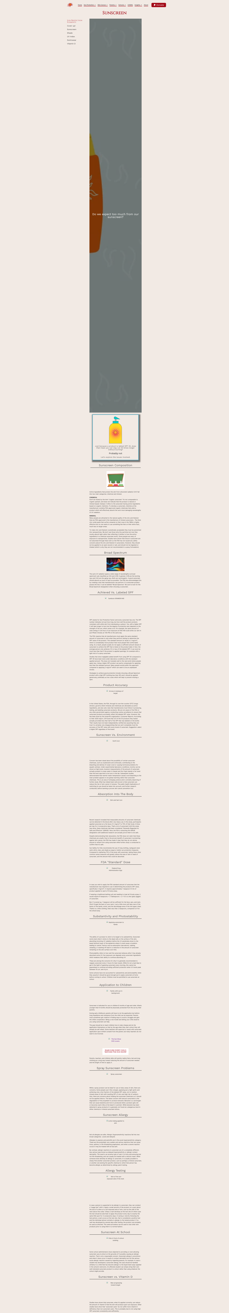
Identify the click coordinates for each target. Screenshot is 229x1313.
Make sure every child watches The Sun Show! (115, 1051)
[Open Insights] (141, 5)
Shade (70, 33)
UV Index (71, 36)
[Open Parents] (116, 5)
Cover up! (71, 26)
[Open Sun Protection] (95, 5)
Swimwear (71, 40)
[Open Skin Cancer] (107, 5)
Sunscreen (71, 29)
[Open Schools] (125, 5)
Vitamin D (71, 44)
